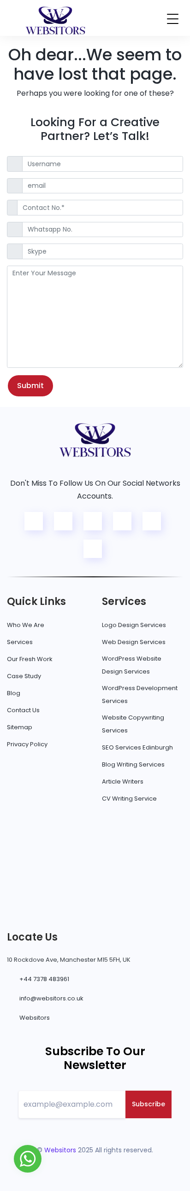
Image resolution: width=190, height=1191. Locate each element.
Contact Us (23, 710)
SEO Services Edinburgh (137, 747)
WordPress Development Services (140, 694)
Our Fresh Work (30, 659)
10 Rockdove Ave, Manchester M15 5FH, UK (69, 959)
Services (20, 642)
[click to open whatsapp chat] (27, 1158)
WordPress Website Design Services (131, 665)
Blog (13, 693)
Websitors (34, 1017)
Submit (30, 385)
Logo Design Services (134, 625)
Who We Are (25, 625)
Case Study (24, 676)
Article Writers (122, 781)
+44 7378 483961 (44, 979)
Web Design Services (134, 642)
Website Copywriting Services (133, 724)
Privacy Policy (27, 744)
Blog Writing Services (133, 764)
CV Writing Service (129, 798)
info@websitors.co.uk (51, 998)
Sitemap (19, 727)
